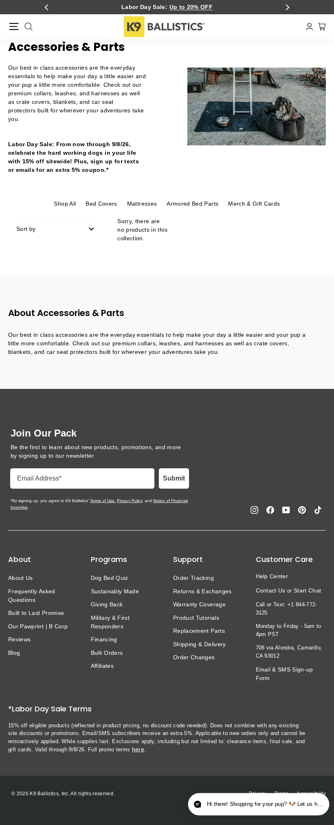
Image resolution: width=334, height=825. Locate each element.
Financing (104, 639)
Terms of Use (102, 500)
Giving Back (107, 604)
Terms (282, 793)
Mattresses (142, 203)
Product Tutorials (196, 617)
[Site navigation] (14, 26)
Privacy (257, 793)
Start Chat (307, 590)
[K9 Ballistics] (164, 26)
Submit (174, 478)
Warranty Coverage (199, 604)
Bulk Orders (107, 652)
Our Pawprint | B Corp (38, 626)
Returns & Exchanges (202, 591)
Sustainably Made (115, 591)
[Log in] (307, 27)
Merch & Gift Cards (254, 203)
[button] (46, 7)
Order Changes (194, 657)
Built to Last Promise (36, 613)
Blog (14, 652)
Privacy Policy (129, 500)
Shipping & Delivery (199, 644)
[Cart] (319, 26)
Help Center (272, 576)
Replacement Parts (199, 631)
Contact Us (271, 590)
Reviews (19, 639)
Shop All (65, 203)
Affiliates (102, 666)
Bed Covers (101, 203)
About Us (20, 578)
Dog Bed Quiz (109, 578)
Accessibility (311, 793)
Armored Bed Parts (192, 203)
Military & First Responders (110, 622)
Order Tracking (193, 578)
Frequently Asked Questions (31, 595)
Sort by (25, 229)
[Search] (26, 26)
